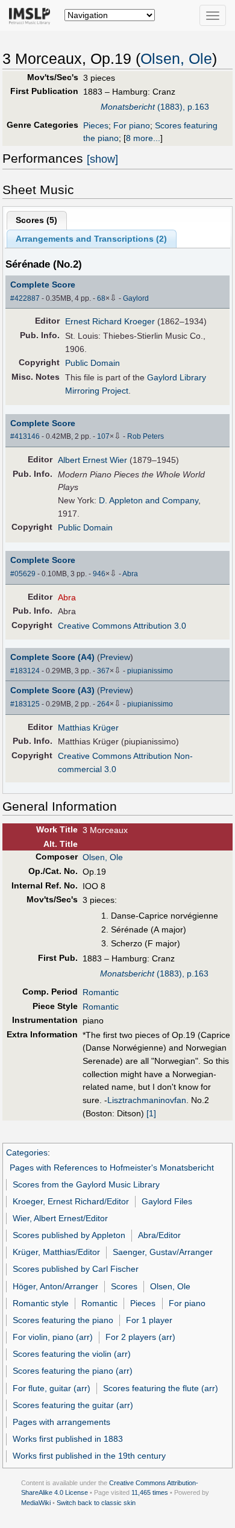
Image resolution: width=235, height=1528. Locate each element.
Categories (27, 1152)
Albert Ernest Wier (92, 460)
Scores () (36, 220)
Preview (115, 657)
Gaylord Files (167, 1201)
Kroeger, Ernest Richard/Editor (71, 1201)
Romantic (101, 992)
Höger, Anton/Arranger (55, 1286)
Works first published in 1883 (68, 1439)
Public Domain (92, 363)
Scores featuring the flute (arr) (160, 1388)
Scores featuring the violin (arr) (72, 1354)
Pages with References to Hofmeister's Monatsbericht (112, 1167)
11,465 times (149, 1492)
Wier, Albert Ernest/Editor (60, 1218)
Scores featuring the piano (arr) (73, 1371)
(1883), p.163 (155, 107)
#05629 (23, 574)
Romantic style (41, 1303)
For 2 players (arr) (140, 1337)
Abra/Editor (159, 1235)
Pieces (95, 125)
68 (101, 298)
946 (99, 574)
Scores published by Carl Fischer (76, 1269)
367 (103, 671)
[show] (102, 159)
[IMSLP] (32, 15)
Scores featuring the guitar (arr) (73, 1405)
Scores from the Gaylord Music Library (86, 1184)
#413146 (25, 436)
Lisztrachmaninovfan (146, 1100)
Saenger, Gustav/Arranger (163, 1252)
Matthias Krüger (88, 727)
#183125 (25, 704)
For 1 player (149, 1320)
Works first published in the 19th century (89, 1455)
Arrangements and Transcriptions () (91, 239)
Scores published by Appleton (69, 1235)
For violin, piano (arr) (53, 1337)
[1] (151, 1113)
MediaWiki (36, 1502)
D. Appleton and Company (148, 500)
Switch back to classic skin (96, 1502)
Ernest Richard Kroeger (110, 321)
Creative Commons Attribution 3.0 (122, 625)
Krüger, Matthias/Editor (56, 1252)
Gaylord (136, 298)
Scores (124, 1286)
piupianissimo (150, 671)
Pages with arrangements (61, 1422)
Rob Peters (145, 436)
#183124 (25, 671)
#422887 (25, 298)
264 (103, 704)
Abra (130, 574)
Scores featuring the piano (63, 1320)
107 (103, 436)
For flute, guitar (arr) (51, 1388)
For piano (131, 125)
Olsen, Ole (176, 59)
